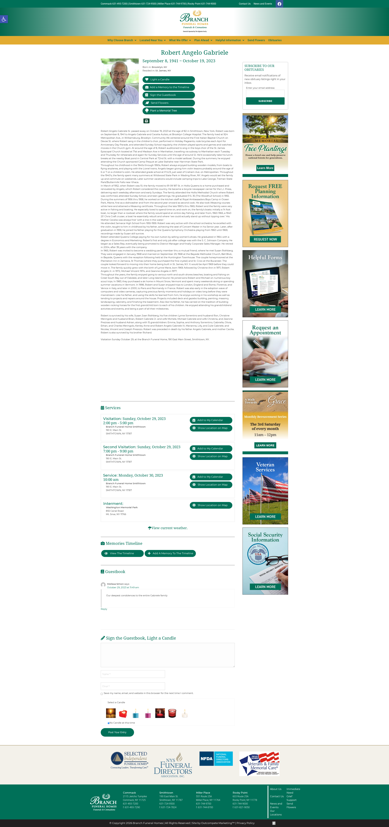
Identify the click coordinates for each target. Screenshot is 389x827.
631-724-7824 (168, 807)
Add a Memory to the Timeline (169, 87)
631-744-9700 (203, 803)
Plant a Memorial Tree (163, 110)
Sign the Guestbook (163, 94)
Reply (104, 609)
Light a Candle (159, 79)
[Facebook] (279, 4)
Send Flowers (256, 40)
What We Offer (178, 40)
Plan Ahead (201, 40)
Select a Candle (116, 702)
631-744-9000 (240, 803)
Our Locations (276, 813)
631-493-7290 (132, 807)
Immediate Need (293, 791)
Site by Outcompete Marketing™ (213, 823)
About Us (275, 789)
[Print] (146, 120)
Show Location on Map (212, 428)
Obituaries (275, 40)
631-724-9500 (167, 803)
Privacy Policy (246, 823)
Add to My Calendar (210, 420)
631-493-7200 (130, 803)
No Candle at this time (122, 722)
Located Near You (151, 40)
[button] (4, 19)
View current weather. (170, 528)
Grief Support (292, 798)
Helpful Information (228, 40)
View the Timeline (121, 553)
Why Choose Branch (120, 40)
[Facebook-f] (274, 823)
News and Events (276, 805)
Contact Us (277, 796)
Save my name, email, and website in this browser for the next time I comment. (148, 693)
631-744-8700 (205, 807)
